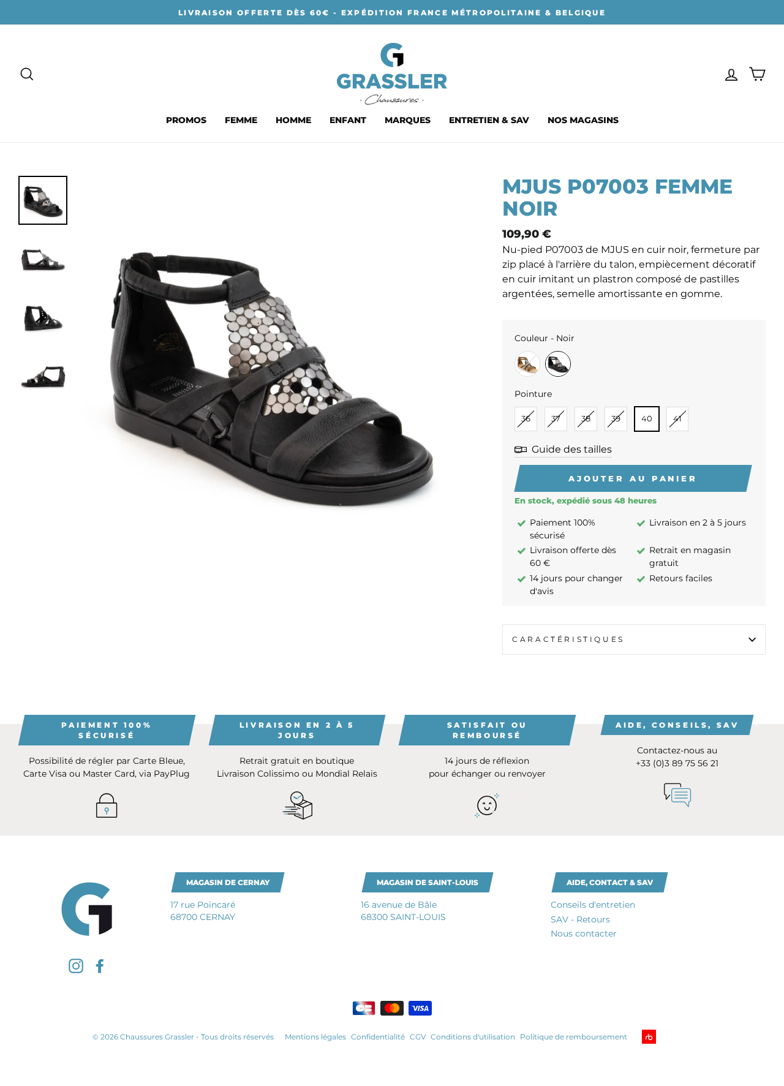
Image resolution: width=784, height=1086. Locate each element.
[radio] (527, 364)
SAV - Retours (580, 919)
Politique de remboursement (573, 1036)
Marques (408, 120)
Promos (186, 120)
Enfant (348, 120)
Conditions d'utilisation (473, 1036)
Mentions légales (315, 1036)
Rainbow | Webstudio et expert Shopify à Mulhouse (668, 1037)
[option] (392, 12)
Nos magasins (583, 120)
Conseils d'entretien (593, 905)
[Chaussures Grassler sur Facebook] (99, 965)
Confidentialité (378, 1036)
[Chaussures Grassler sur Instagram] (76, 965)
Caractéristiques (568, 639)
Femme (241, 120)
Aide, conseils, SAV (677, 725)
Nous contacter (584, 933)
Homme (293, 120)
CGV (418, 1036)
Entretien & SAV (489, 120)
